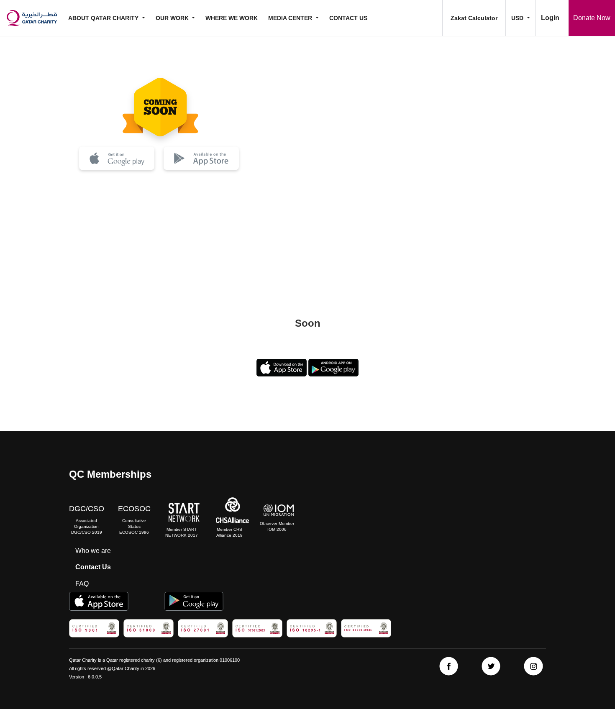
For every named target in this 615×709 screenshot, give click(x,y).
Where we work (231, 18)
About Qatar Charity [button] (104, 18)
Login (550, 17)
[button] (520, 18)
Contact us (348, 18)
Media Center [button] (291, 18)
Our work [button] (173, 18)
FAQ (82, 583)
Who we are (93, 550)
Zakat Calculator (474, 18)
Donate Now (591, 17)
